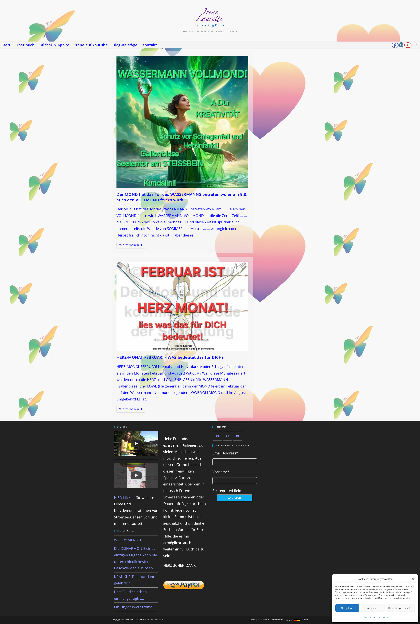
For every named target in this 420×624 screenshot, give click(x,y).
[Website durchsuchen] (416, 45)
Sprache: (289, 620)
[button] (413, 579)
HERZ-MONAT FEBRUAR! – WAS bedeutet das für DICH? (170, 357)
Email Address (225, 453)
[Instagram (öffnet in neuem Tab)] (401, 45)
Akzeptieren (347, 608)
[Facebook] (217, 436)
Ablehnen (372, 608)
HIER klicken (124, 497)
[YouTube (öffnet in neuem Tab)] (407, 45)
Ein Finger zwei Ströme (133, 606)
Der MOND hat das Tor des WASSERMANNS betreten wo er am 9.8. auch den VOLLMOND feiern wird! (181, 197)
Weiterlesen (132, 245)
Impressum (383, 617)
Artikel (252, 619)
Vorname (221, 471)
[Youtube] (237, 436)
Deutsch (304, 619)
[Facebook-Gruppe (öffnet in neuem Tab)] (395, 45)
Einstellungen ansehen (400, 608)
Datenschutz (370, 617)
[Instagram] (227, 436)
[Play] (136, 443)
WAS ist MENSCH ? (129, 539)
